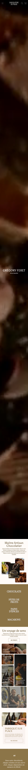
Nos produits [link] (14, 640)
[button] (2, 3)
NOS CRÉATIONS (14, 740)
